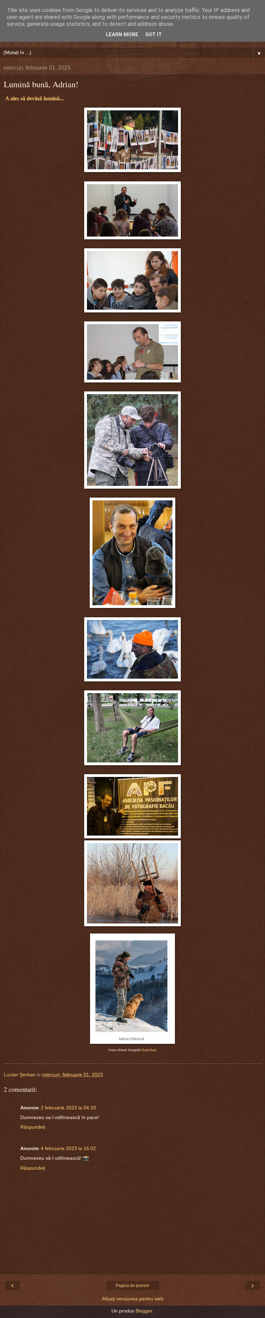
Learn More (122, 35)
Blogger (144, 1311)
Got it (153, 35)
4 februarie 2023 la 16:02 (68, 1148)
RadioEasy (149, 1050)
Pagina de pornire (132, 1285)
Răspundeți (32, 1127)
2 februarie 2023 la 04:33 (68, 1107)
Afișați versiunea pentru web (133, 1298)
